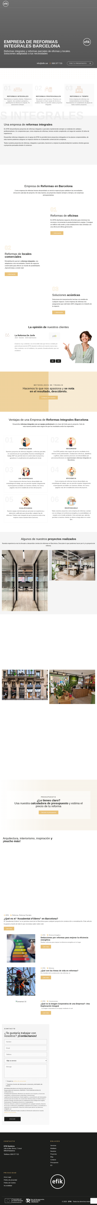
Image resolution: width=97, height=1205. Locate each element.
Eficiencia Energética (54, 935)
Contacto (53, 1159)
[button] (52, 361)
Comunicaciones (53, 1001)
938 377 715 (14, 1154)
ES (51, 1165)
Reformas (15, 915)
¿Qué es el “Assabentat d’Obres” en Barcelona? (31, 918)
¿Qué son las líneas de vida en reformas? (59, 971)
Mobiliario (53, 1148)
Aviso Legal (7, 1177)
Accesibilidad (8, 1185)
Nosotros (53, 1151)
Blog (51, 1157)
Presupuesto (54, 1162)
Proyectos (53, 1154)
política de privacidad (19, 1081)
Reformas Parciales (25, 915)
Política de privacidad (10, 1180)
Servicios (53, 1145)
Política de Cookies (10, 1183)
